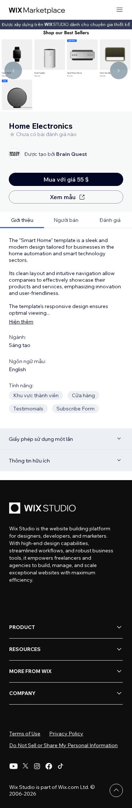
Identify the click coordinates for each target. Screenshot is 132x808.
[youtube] (13, 766)
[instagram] (37, 766)
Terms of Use (24, 733)
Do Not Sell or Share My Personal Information (63, 745)
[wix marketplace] (37, 10)
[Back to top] (116, 790)
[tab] (22, 220)
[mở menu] (119, 10)
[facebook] (48, 766)
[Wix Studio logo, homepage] (43, 508)
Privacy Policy (66, 733)
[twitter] (25, 766)
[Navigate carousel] (13, 70)
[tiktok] (60, 766)
